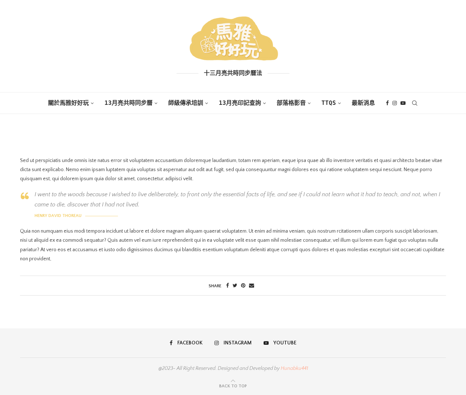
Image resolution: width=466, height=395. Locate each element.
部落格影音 (291, 102)
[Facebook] (387, 103)
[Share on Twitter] (235, 286)
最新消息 (363, 102)
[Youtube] (403, 103)
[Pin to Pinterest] (243, 286)
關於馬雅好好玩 (68, 102)
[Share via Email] (251, 286)
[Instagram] (394, 103)
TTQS (328, 102)
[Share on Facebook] (227, 286)
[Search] (414, 103)
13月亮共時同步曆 (128, 102)
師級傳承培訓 (185, 102)
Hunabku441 (294, 368)
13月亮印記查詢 (240, 102)
